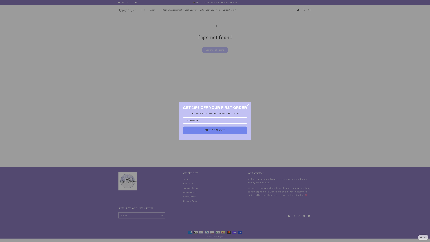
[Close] (248, 104)
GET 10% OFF (215, 130)
